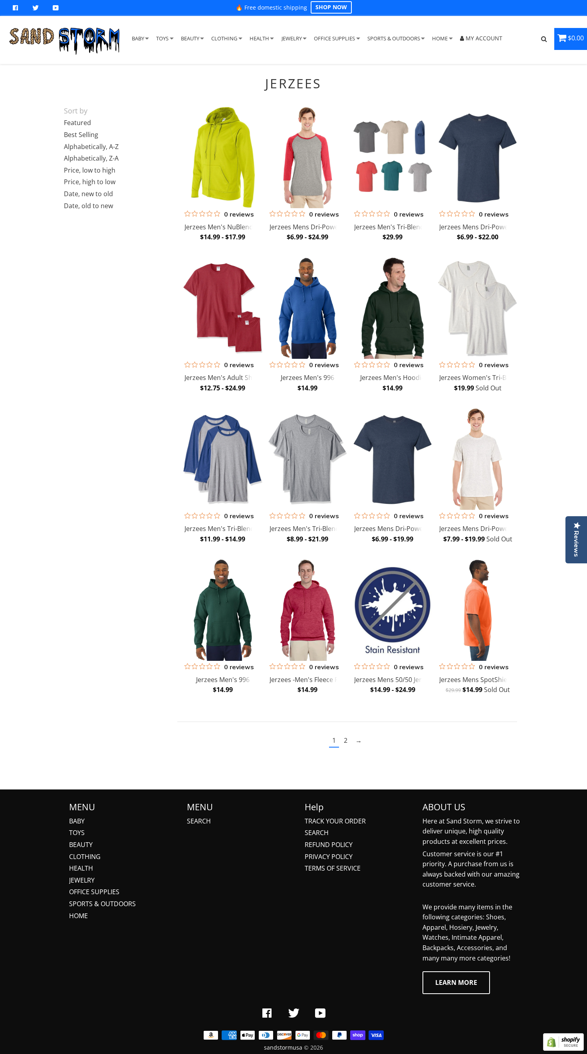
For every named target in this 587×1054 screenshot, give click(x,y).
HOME (440, 38)
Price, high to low (89, 181)
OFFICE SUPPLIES (334, 38)
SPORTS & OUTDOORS (393, 38)
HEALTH (259, 38)
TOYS (162, 38)
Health (81, 868)
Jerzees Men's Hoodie (392, 377)
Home (78, 915)
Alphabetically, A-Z (91, 146)
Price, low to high (89, 170)
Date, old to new (88, 205)
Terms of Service (333, 868)
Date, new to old (88, 193)
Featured (77, 122)
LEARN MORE (456, 982)
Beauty (81, 844)
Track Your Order (335, 821)
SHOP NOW (331, 7)
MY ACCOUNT (483, 38)
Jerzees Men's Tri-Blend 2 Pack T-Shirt (326, 528)
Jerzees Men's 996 (307, 377)
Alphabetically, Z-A (91, 158)
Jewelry (82, 880)
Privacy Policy (329, 856)
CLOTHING (224, 38)
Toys (77, 832)
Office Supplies (94, 891)
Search (199, 821)
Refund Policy (329, 844)
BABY (138, 38)
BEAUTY (190, 38)
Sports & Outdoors (102, 903)
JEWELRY (292, 38)
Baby (77, 821)
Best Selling (81, 134)
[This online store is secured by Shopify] (563, 1048)
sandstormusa (283, 1047)
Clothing (85, 856)
